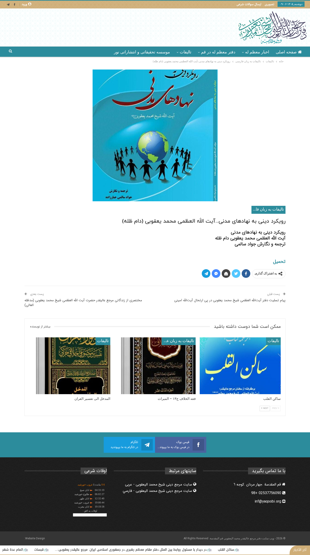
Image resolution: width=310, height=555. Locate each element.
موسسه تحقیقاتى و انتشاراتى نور (142, 52)
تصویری (269, 4)
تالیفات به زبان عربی (178, 341)
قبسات (61, 550)
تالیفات (185, 52)
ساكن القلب (249, 550)
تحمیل (279, 261)
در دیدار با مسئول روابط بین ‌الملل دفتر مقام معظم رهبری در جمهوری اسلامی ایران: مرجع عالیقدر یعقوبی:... (153, 550)
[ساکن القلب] (240, 365)
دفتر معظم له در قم (218, 52)
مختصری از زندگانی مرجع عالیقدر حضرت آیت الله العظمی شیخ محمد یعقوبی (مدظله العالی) (83, 303)
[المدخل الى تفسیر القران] (69, 365)
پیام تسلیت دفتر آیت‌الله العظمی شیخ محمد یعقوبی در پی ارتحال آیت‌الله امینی (229, 300)
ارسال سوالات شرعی (248, 4)
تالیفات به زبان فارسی (267, 209)
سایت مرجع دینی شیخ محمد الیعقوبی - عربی (159, 484)
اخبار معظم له (257, 52)
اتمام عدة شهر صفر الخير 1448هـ (23, 550)
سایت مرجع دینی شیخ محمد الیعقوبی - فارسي (158, 491)
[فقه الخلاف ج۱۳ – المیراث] (154, 365)
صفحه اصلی (286, 52)
